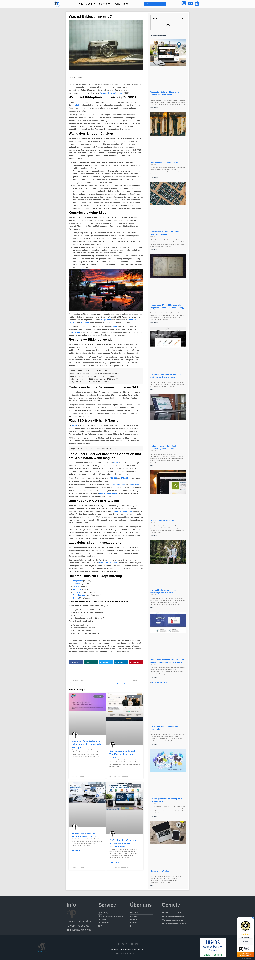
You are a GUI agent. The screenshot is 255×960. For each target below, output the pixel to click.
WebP (115, 463)
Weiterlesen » (76, 761)
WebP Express (79, 595)
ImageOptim (106, 320)
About (89, 4)
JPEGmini (84, 323)
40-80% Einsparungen (123, 511)
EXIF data (76, 332)
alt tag (74, 425)
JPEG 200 (113, 478)
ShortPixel (132, 320)
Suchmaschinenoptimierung (111, 93)
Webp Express (119, 485)
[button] (76, 662)
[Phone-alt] (127, 944)
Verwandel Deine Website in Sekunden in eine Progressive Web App (87, 744)
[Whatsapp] (123, 944)
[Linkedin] (136, 944)
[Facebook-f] (118, 944)
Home (80, 4)
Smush (114, 327)
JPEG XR (125, 478)
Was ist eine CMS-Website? (162, 521)
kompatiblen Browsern (109, 493)
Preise (116, 4)
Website (77, 105)
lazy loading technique (108, 563)
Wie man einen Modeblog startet (164, 162)
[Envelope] (132, 944)
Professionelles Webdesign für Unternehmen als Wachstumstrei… (123, 843)
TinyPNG (72, 323)
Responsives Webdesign (161, 871)
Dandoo (249, 958)
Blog (125, 4)
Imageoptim (78, 581)
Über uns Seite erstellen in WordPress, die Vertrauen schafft (122, 754)
